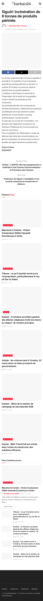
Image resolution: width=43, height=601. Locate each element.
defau (6, 312)
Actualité (8, 225)
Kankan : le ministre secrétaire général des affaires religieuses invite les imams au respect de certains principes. (21, 319)
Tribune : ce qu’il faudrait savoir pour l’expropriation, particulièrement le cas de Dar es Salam (21, 276)
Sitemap (34, 589)
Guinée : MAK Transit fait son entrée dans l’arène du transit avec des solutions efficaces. (19, 447)
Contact (4, 589)
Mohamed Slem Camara (18, 26)
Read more (8, 506)
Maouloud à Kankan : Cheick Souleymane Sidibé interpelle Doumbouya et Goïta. (16, 232)
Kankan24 (24, 589)
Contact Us (14, 589)
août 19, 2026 (7, 453)
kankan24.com (11, 593)
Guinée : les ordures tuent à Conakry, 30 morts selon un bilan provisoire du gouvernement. (21, 363)
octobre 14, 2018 (11, 29)
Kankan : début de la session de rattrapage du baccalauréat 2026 (17, 405)
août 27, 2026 (7, 239)
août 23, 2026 (7, 369)
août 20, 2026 (7, 410)
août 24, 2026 (7, 326)
